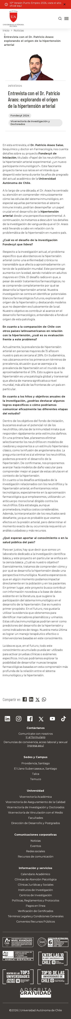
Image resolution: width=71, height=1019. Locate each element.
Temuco (35, 779)
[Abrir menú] (66, 18)
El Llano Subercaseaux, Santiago (35, 768)
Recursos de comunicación (35, 856)
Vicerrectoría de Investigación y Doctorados (35, 807)
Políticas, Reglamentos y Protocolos (35, 900)
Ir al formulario (35, 737)
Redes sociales (35, 851)
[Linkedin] (7, 719)
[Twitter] (41, 719)
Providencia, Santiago (35, 763)
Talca (35, 773)
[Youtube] (52, 719)
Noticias (19, 30)
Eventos (35, 846)
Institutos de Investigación (35, 890)
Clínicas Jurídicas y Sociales (35, 884)
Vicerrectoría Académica (35, 796)
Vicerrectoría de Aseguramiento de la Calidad (35, 802)
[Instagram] (18, 719)
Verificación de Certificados (35, 911)
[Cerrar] (64, 4)
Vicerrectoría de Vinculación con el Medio (35, 812)
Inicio (6, 30)
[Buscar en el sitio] (60, 18)
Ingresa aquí (35, 745)
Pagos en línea (35, 905)
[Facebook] (30, 719)
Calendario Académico (35, 874)
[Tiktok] (63, 719)
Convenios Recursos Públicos (35, 921)
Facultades (35, 817)
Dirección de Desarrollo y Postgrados (35, 823)
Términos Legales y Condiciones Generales (35, 916)
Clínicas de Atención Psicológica (35, 879)
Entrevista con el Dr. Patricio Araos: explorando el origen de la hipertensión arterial (32, 40)
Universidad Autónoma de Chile (41, 1010)
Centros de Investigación (35, 895)
